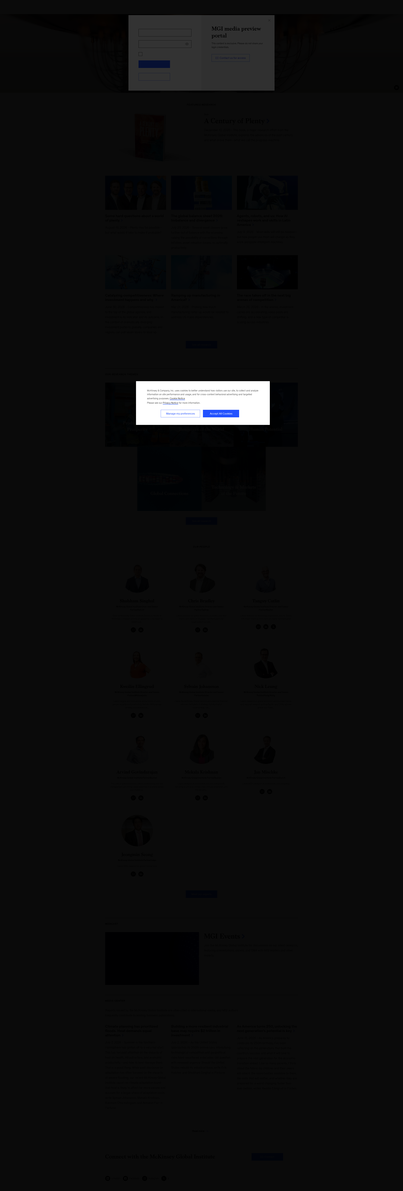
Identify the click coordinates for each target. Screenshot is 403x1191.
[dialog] (203, 403)
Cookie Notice (177, 398)
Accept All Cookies (221, 413)
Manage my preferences (180, 413)
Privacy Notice (170, 402)
